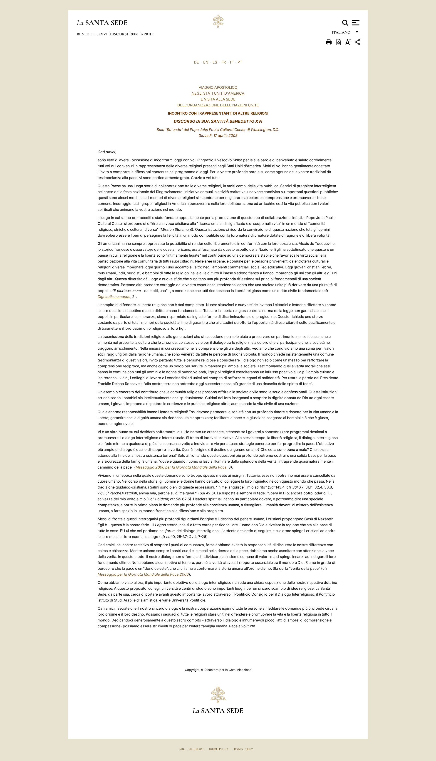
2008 (134, 34)
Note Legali (196, 749)
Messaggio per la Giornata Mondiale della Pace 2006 (143, 574)
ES (215, 62)
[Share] (358, 43)
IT (231, 62)
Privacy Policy (243, 749)
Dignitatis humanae (114, 296)
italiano (342, 33)
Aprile (147, 34)
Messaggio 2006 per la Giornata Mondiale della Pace (181, 467)
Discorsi (119, 34)
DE (196, 62)
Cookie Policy (218, 749)
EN (205, 62)
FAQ (181, 749)
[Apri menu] (355, 23)
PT (240, 62)
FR (223, 62)
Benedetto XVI (92, 34)
